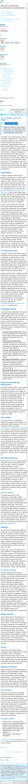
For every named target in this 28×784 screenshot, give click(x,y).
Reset (2, 40)
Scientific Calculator (7, 78)
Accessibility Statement (11, 777)
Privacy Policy (15, 775)
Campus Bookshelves (18, 114)
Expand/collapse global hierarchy (2, 115)
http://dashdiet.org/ (10, 523)
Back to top (3, 747)
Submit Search (4, 30)
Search (3, 782)
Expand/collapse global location (26, 114)
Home (7, 114)
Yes (3, 760)
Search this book (4, 26)
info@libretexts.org (11, 778)
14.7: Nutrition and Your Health (8, 739)
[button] (5, 88)
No (8, 760)
